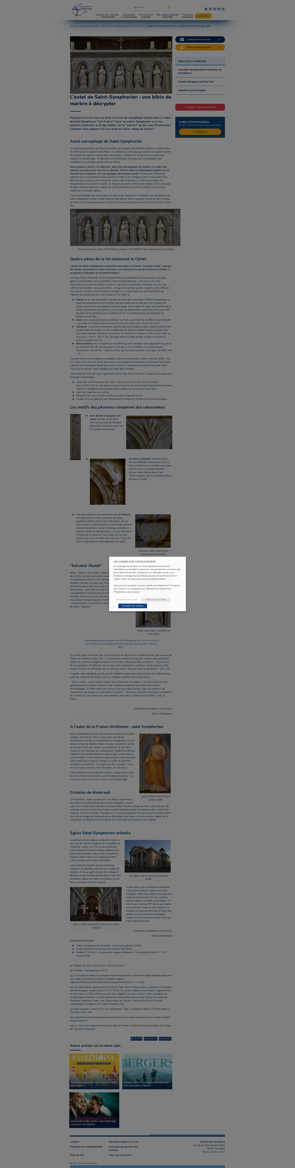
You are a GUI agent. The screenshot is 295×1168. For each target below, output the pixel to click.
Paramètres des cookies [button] (127, 599)
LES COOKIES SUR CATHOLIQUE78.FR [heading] (134, 561)
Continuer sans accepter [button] (156, 599)
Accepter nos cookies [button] (132, 605)
